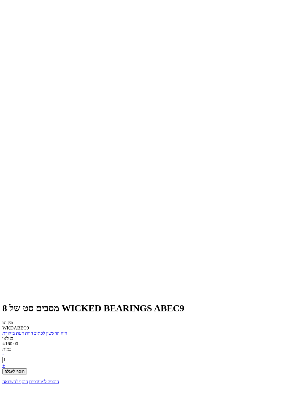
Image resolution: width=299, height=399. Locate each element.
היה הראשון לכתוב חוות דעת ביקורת (34, 333)
